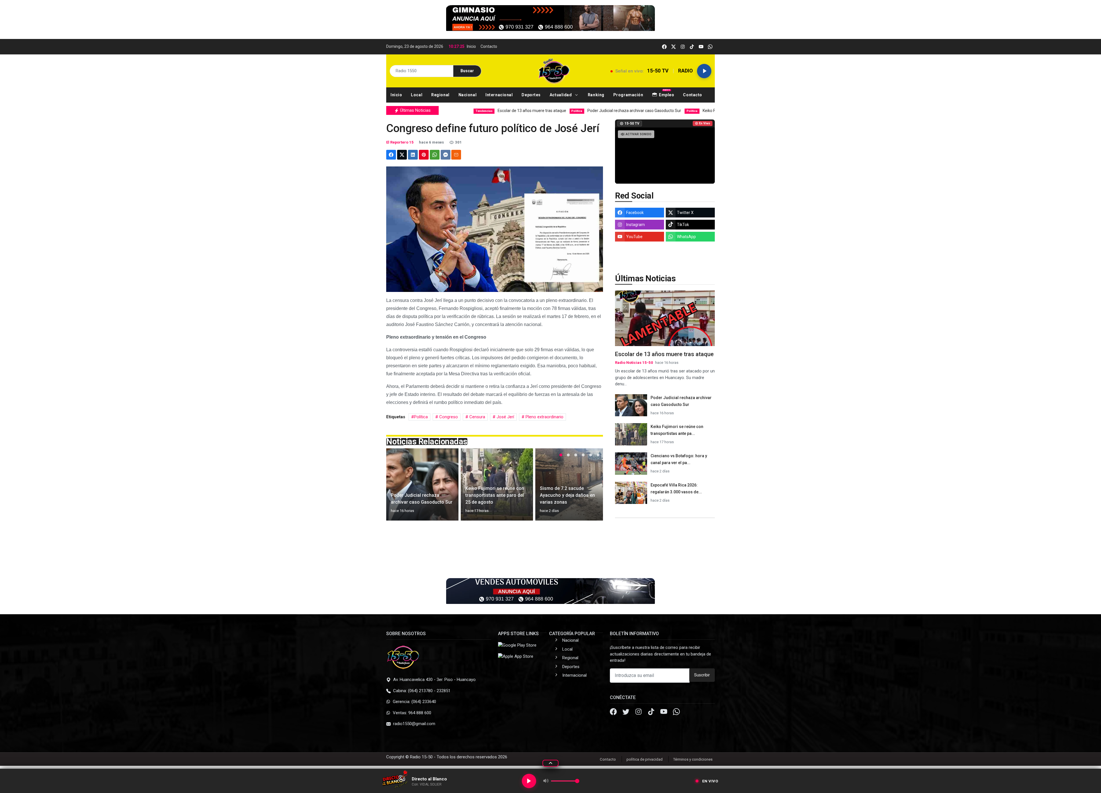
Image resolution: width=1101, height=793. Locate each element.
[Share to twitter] (402, 155)
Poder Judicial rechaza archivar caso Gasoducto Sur (559, 110)
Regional (570, 657)
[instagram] (682, 46)
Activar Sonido (638, 134)
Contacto (489, 46)
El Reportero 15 (400, 142)
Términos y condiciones (692, 759)
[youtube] (701, 46)
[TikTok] (652, 712)
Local (567, 649)
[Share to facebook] (391, 155)
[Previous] (396, 488)
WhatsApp (686, 236)
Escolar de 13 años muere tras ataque (453, 110)
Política (421, 416)
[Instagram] (639, 712)
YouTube (634, 236)
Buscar (467, 70)
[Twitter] (626, 712)
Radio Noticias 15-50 (634, 362)
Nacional (570, 640)
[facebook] (664, 46)
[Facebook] (614, 712)
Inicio (471, 46)
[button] (564, 95)
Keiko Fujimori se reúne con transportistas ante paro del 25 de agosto (689, 110)
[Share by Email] (456, 155)
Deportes (570, 666)
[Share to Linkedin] (413, 155)
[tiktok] (691, 46)
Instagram (635, 224)
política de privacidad (644, 759)
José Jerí (504, 416)
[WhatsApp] (676, 712)
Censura (476, 416)
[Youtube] (664, 712)
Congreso (448, 416)
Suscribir (702, 675)
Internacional (574, 675)
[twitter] (673, 46)
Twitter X (685, 212)
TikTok (683, 224)
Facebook (635, 212)
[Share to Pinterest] (424, 155)
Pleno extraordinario (543, 416)
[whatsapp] (710, 46)
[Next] (593, 488)
